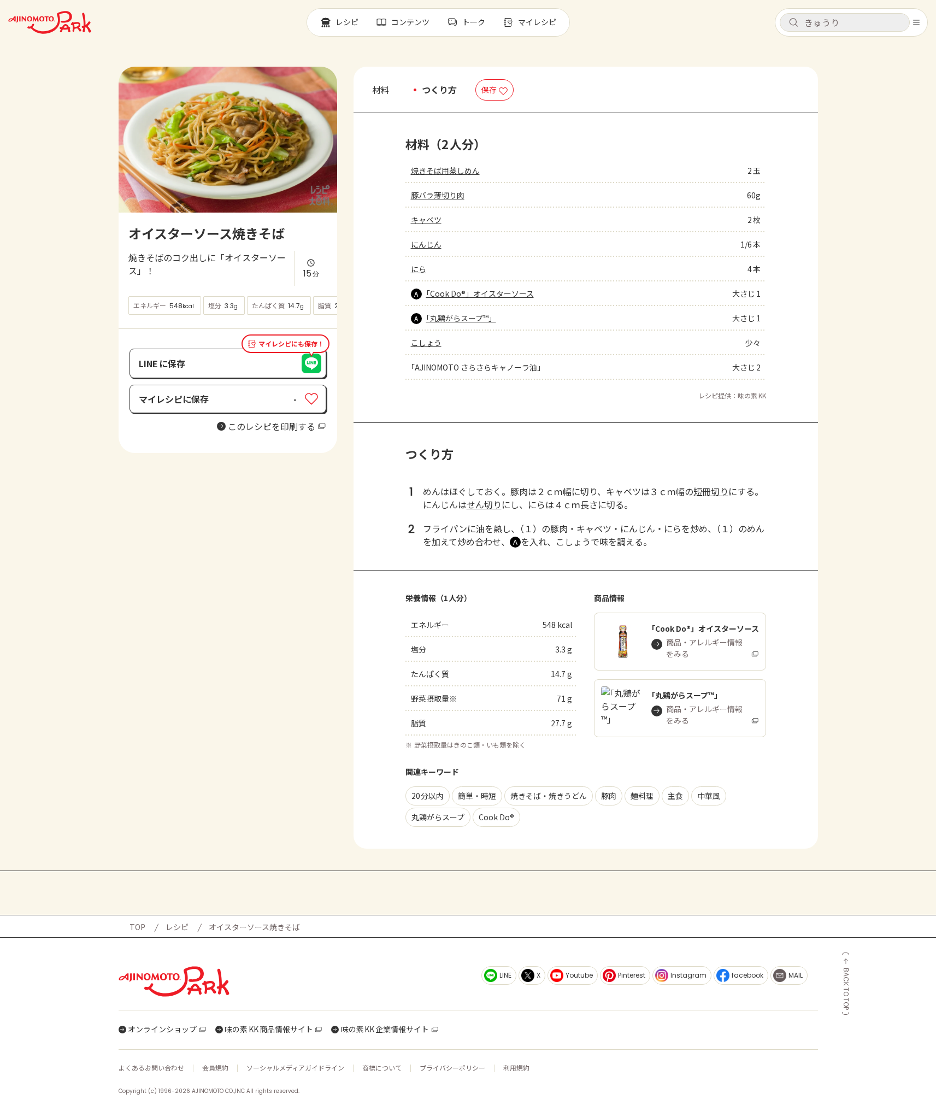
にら (418, 268)
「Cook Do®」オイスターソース (480, 293)
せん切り (484, 504)
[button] (845, 22)
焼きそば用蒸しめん (445, 170)
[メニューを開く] (916, 22)
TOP (137, 926)
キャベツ (426, 219)
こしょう (426, 342)
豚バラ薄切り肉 (437, 195)
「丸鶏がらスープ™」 (461, 318)
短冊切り (710, 491)
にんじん (426, 244)
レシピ (177, 926)
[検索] (793, 23)
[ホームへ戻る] (49, 22)
